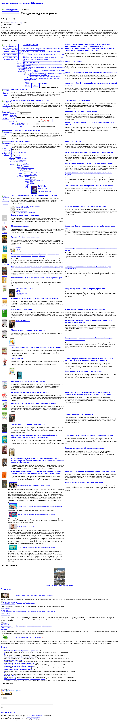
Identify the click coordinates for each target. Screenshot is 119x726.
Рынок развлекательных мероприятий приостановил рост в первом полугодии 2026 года (47, 74)
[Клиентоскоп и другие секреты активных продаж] (12, 374)
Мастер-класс (27, 169)
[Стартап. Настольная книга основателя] (20, 128)
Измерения (33, 175)
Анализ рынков (30, 44)
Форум (4, 647)
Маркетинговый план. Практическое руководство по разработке (36, 347)
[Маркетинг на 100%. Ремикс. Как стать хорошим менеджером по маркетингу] (13, 124)
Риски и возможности (44, 190)
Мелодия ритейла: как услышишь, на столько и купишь (33, 485)
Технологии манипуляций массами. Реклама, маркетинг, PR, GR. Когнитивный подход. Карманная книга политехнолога (90, 359)
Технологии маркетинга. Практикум (79, 414)
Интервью (26, 166)
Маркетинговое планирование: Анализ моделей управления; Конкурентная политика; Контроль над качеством (88, 45)
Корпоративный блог (73, 141)
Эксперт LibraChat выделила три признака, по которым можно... (36, 514)
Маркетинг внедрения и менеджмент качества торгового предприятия (91, 72)
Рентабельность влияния (20, 141)
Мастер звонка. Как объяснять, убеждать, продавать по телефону (89, 163)
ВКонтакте (11, 690)
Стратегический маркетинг (21, 309)
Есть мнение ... (20, 161)
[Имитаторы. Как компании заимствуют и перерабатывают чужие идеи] (4, 221)
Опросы (18, 290)
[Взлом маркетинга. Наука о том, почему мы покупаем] (5, 204)
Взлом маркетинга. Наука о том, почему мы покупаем (85, 206)
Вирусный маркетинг (36, 180)
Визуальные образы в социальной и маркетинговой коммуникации (37, 267)
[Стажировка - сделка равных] (12, 529)
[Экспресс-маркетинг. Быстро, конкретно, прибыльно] (4, 291)
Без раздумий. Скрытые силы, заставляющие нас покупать (33, 403)
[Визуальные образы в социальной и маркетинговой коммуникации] (4, 274)
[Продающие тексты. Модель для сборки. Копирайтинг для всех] (4, 432)
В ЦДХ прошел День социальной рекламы (28, 637)
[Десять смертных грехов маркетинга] (12, 212)
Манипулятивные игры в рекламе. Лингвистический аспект (34, 195)
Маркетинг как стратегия (74, 61)
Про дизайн (41, 185)
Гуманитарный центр (15, 22)
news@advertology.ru (33, 717)
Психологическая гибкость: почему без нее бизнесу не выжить (34, 595)
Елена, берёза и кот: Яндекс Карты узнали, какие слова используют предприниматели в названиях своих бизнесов (46, 78)
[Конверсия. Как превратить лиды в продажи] (19, 379)
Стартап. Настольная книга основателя (26, 130)
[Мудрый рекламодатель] (4, 233)
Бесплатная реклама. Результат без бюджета (81, 111)
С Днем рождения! (21, 293)
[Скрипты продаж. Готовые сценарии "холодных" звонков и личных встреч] (4, 251)
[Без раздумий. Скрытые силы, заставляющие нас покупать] (4, 410)
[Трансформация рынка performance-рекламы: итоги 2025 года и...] (12, 550)
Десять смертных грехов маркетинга (25, 215)
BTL (31, 182)
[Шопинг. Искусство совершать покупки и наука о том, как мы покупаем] (19, 176)
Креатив (32, 183)
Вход (2, 712)
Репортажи (26, 164)
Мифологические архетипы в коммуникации (28, 330)
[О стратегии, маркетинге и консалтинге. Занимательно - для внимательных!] (4, 262)
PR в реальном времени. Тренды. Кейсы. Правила (30, 392)
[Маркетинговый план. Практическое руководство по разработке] (12, 345)
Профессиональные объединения (25, 212)
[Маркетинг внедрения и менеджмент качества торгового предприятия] (20, 71)
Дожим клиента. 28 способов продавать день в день (84, 483)
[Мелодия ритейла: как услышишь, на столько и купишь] (12, 488)
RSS (3, 690)
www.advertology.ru (37, 715)
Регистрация (10, 712)
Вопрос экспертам (21, 160)
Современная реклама (19, 89)
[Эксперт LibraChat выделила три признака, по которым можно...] (12, 517)
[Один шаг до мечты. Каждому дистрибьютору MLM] (6, 107)
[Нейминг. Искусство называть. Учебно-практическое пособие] (12, 296)
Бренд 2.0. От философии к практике (25, 237)
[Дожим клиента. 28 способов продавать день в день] (4, 487)
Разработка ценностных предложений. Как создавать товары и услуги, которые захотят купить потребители (35, 255)
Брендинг (33, 179)
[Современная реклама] (35, 86)
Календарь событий (21, 211)
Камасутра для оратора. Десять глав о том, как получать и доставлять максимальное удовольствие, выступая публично (88, 393)
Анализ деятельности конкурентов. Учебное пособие (85, 309)
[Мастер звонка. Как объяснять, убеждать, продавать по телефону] (12, 164)
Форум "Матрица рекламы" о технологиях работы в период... (34, 626)
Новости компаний (21, 158)
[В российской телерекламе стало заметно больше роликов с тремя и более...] (12, 509)
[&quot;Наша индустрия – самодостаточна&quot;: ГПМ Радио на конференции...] (8, 615)
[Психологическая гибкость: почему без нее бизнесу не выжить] (5, 598)
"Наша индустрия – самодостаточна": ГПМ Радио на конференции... (36, 611)
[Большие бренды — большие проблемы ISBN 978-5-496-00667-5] (27, 187)
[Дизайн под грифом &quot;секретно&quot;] (8, 603)
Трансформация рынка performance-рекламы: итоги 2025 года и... (36, 547)
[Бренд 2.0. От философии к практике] (4, 242)
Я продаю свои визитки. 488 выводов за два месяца (84, 448)
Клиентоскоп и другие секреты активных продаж (83, 371)
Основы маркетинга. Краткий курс (78, 100)
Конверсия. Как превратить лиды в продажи (28, 381)
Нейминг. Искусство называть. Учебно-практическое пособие (34, 298)
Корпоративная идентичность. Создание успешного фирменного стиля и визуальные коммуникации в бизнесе (89, 49)
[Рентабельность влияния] (7, 145)
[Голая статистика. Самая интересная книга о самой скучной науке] (4, 283)
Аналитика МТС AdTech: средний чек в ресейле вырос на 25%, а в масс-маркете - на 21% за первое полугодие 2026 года (43, 58)
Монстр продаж (17, 358)
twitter (19, 690)
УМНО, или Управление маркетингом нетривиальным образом (89, 152)
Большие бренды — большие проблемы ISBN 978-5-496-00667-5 (89, 186)
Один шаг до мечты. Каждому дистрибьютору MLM (31, 100)
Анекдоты (19, 294)
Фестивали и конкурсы (22, 207)
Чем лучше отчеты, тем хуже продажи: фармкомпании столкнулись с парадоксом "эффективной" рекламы (43, 49)
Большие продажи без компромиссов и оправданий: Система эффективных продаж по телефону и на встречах (34, 436)
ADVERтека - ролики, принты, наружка (28, 206)
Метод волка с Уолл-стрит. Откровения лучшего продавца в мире (90, 471)
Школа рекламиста (28, 168)
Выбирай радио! (42, 188)
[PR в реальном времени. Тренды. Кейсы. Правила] (4, 400)
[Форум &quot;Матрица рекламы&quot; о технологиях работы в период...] (8, 629)
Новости (18, 157)
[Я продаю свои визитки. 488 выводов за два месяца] (4, 453)
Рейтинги (33, 174)
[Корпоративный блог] (7, 134)
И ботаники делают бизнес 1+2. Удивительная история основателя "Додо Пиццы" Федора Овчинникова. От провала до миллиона (36, 472)
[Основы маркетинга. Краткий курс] (5, 95)
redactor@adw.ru (34, 718)
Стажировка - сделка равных (26, 526)
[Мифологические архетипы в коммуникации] (12, 328)
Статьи (25, 163)
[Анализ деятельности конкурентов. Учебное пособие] (4, 306)
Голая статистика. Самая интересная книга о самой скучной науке (36, 278)
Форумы (18, 291)
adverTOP (18, 155)
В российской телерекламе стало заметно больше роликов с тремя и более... (39, 506)
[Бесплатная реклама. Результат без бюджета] (5, 118)
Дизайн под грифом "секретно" (25, 603)
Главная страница (21, 152)
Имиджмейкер (42, 186)
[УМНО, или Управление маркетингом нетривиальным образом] (7, 155)
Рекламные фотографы (44, 191)
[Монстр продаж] (4, 365)
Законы (18, 249)
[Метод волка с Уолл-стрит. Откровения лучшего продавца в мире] (4, 466)
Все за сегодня (20, 154)
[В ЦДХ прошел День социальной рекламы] (5, 640)
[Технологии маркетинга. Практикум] (4, 419)
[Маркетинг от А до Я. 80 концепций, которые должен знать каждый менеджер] (27, 86)
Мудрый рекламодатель (20, 226)
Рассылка (42, 83)
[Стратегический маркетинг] (4, 317)
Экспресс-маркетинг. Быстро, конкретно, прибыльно (85, 289)
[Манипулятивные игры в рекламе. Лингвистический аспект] (34, 193)
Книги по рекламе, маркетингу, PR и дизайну (22, 3)
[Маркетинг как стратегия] (20, 53)
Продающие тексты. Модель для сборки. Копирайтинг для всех (89, 435)
